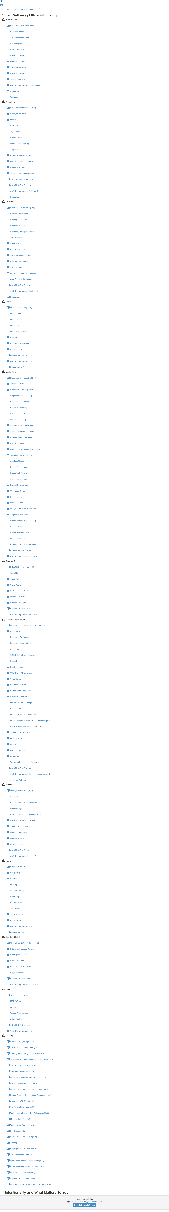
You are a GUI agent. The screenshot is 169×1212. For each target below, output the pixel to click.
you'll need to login (94, 1201)
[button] (1, 2)
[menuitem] (1, 5)
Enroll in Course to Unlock (84, 1205)
